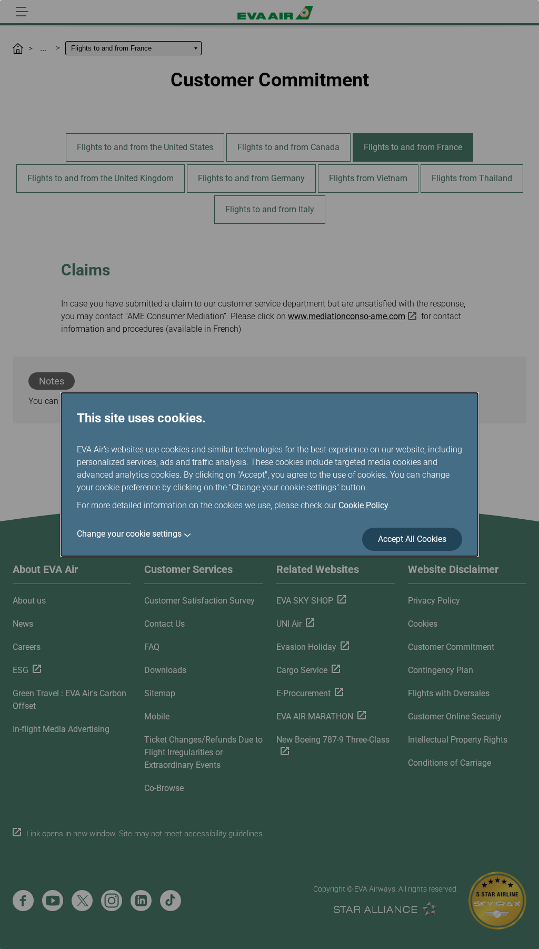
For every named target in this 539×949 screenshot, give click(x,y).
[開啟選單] (22, 11)
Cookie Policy (363, 505)
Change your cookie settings (129, 534)
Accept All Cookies (412, 539)
